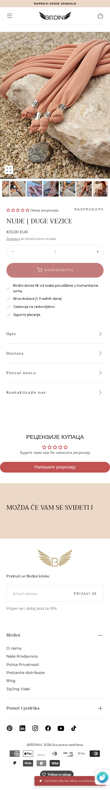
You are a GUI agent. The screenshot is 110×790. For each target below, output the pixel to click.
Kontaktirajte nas (26, 392)
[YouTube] (61, 728)
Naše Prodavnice (22, 656)
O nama (13, 648)
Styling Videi (18, 689)
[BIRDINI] (55, 558)
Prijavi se (85, 594)
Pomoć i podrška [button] (23, 708)
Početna (14, 28)
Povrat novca (21, 373)
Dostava (13, 239)
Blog (10, 680)
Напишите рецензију (55, 467)
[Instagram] (35, 728)
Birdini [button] (13, 635)
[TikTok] (74, 728)
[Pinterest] (9, 728)
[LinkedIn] (22, 728)
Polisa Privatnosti (22, 664)
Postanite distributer (25, 672)
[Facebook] (48, 728)
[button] (9, 16)
